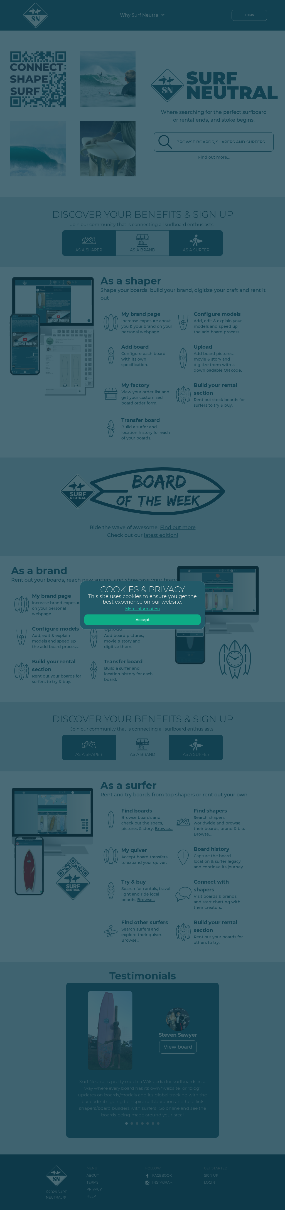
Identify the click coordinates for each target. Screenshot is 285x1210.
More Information (142, 608)
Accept (143, 619)
